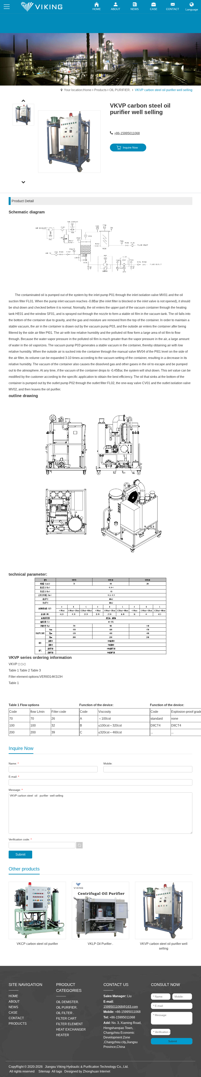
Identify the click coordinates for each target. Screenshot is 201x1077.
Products (100, 90)
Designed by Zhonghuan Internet (87, 1071)
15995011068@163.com (120, 1006)
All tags (57, 1071)
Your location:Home (77, 90)
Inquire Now (130, 147)
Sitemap (44, 1071)
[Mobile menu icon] (6, 6)
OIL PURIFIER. (120, 90)
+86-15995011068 (127, 133)
